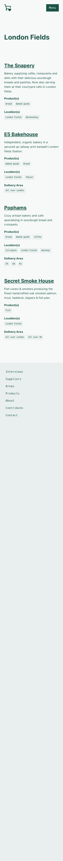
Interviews (14, 371)
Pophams (15, 208)
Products (13, 393)
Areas (10, 386)
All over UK (35, 337)
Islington (11, 250)
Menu (52, 7)
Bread (9, 104)
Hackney (45, 250)
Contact (12, 415)
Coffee (37, 237)
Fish (8, 310)
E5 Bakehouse (21, 134)
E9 (7, 264)
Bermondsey (32, 117)
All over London (15, 190)
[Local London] (16, 7)
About (10, 400)
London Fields (14, 117)
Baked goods (23, 104)
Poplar (29, 177)
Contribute (14, 408)
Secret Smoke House (29, 281)
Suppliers (13, 379)
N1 (20, 264)
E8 (13, 264)
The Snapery (19, 65)
